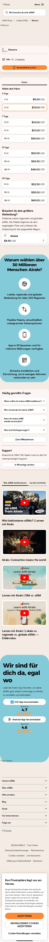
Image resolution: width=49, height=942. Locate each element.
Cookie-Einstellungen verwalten (24, 933)
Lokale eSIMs (22, 20)
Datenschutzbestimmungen (17, 850)
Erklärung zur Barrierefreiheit (19, 861)
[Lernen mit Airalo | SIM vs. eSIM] (24, 578)
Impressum (37, 861)
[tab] (24, 82)
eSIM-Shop (7, 20)
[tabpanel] (24, 144)
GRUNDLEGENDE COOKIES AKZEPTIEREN (24, 925)
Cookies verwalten (16, 855)
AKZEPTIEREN (24, 916)
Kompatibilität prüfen (26, 67)
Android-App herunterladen (26, 719)
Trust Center (32, 845)
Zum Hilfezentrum (24, 439)
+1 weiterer (20, 59)
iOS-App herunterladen (26, 701)
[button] (42, 4)
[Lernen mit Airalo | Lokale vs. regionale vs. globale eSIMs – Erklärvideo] (24, 613)
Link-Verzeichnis (33, 855)
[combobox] (24, 12)
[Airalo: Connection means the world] (24, 542)
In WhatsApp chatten (24, 464)
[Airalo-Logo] (8, 4)
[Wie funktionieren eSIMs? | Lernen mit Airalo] (24, 503)
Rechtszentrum (37, 850)
